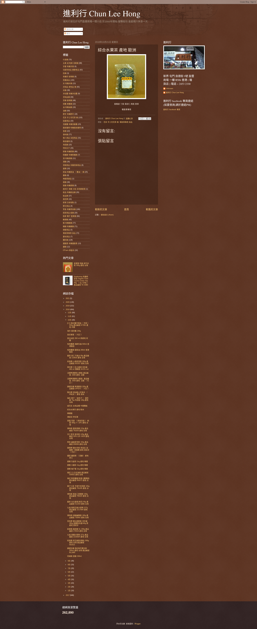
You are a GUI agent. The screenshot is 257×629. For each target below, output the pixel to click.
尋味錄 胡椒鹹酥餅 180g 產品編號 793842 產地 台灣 (78, 516)
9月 (69, 561)
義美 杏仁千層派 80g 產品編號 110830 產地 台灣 (78, 357)
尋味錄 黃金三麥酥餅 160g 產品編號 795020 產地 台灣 (78, 496)
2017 (68, 595)
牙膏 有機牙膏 (68, 66)
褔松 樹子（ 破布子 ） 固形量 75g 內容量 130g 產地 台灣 (77, 400)
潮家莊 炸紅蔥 (72, 417)
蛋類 (64, 168)
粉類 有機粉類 (68, 151)
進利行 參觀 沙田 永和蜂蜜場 (74, 189)
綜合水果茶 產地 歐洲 (75, 410)
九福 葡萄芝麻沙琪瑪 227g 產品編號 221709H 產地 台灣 (77, 510)
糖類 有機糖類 (68, 226)
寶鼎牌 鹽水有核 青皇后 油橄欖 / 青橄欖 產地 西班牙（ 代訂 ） (78, 450)
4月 (69, 579)
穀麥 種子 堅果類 (69, 216)
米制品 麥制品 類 (69, 87)
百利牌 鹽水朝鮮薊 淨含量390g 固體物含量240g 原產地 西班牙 (77, 523)
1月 (69, 591)
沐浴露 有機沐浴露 (70, 94)
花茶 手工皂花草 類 (111, 122)
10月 (70, 320)
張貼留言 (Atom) (107, 215)
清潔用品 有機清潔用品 (72, 165)
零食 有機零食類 (69, 209)
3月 (69, 583)
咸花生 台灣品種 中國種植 (77, 406)
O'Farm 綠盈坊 (68, 250)
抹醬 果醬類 (67, 104)
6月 (69, 572)
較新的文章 (101, 209)
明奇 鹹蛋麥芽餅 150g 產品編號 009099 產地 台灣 (77, 443)
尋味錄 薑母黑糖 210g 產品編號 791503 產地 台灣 (77, 429)
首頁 (126, 209)
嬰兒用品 (66, 237)
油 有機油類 (67, 107)
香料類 (65, 135)
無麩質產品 (67, 179)
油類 (64, 111)
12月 (70, 313)
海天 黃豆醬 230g (74, 331)
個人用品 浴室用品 (70, 138)
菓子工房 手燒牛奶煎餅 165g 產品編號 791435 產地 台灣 (78, 488)
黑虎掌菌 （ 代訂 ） (75, 335)
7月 (69, 568)
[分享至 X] (144, 118)
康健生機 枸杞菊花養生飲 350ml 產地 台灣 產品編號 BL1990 (78, 550)
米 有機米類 (67, 83)
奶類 (64, 73)
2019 (68, 306)
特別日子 (66, 148)
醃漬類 (65, 220)
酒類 (64, 162)
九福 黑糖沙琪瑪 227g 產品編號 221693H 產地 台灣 (77, 536)
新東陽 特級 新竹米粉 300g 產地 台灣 (81, 264)
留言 (68, 34)
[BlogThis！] (142, 118)
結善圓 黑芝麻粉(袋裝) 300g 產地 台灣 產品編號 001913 (78, 543)
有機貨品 (66, 80)
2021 (68, 298)
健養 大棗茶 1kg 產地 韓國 (77, 465)
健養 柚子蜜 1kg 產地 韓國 (77, 469)
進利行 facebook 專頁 (171, 109)
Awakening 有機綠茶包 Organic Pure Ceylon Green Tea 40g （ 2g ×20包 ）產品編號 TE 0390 (81, 281)
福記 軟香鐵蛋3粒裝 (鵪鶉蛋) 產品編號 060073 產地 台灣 (78, 480)
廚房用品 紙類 (68, 213)
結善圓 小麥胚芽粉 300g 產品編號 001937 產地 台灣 (78, 362)
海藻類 (65, 145)
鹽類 (64, 247)
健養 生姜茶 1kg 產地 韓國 (77, 461)
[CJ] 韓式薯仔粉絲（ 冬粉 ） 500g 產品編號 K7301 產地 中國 (78, 325)
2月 (69, 587)
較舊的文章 (152, 209)
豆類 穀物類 (67, 100)
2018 (68, 309)
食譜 (64, 131)
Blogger (137, 624)
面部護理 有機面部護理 (72, 128)
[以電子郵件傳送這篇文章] (139, 118)
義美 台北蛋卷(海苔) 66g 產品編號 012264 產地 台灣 (78, 503)
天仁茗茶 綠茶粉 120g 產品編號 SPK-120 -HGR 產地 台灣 (78, 436)
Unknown (169, 88)
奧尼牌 (65, 199)
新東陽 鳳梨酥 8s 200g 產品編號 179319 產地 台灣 (78, 530)
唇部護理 (66, 141)
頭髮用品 (66, 230)
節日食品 (66, 206)
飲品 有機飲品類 (69, 192)
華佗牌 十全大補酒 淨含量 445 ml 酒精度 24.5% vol (77, 368)
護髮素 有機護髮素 (70, 243)
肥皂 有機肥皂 (68, 114)
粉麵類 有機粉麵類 (70, 155)
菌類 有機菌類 (68, 185)
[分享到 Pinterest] (149, 118)
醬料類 (65, 240)
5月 (69, 576)
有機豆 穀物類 (68, 77)
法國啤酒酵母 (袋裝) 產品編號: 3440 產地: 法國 (77, 374)
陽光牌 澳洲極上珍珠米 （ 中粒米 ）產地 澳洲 (77, 393)
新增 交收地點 (68, 202)
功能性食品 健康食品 (71, 70)
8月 (69, 565)
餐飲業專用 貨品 (126, 122)
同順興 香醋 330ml (74, 556)
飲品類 (65, 196)
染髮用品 (66, 121)
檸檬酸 (69, 413)
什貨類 (65, 60)
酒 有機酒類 (67, 158)
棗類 (64, 175)
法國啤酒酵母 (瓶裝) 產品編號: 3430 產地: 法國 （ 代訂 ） (78, 381)
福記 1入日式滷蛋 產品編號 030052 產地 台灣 (77, 474)
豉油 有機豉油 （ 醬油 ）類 (73, 172)
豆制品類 (66, 97)
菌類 (64, 182)
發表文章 (69, 29)
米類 (64, 90)
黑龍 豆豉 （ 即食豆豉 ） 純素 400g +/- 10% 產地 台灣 (78, 423)
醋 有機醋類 (67, 223)
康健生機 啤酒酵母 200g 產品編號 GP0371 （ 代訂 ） (78, 388)
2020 (68, 302)
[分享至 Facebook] (147, 118)
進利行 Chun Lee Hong (101, 13)
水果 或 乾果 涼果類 (70, 63)
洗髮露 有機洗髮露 (70, 124)
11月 (70, 316)
